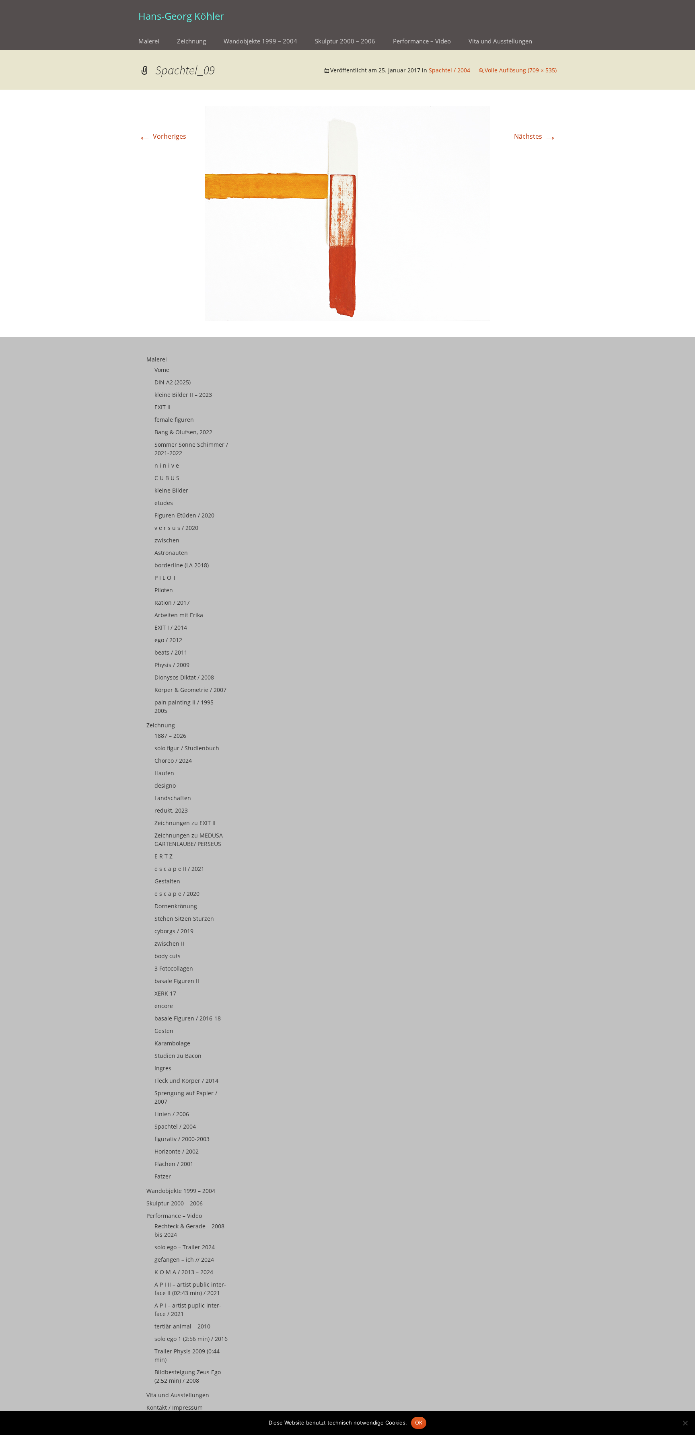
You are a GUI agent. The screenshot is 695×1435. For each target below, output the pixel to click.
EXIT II (162, 407)
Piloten (163, 590)
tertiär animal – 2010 (182, 1326)
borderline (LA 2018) (181, 565)
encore (163, 1006)
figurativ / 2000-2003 (182, 1139)
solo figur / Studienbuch (186, 748)
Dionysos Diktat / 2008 (184, 677)
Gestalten (167, 881)
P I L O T (165, 577)
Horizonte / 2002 (176, 1151)
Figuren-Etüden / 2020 (184, 515)
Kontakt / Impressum (174, 1407)
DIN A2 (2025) (172, 382)
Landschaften (172, 798)
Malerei (148, 41)
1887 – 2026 (170, 735)
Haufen (164, 773)
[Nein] (685, 1423)
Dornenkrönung (175, 906)
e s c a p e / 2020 (176, 893)
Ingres (162, 1068)
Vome (161, 370)
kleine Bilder (171, 490)
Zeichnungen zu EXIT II (185, 823)
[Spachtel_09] (347, 212)
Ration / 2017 (172, 602)
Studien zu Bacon (178, 1055)
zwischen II (169, 943)
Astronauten (171, 552)
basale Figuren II (176, 981)
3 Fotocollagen (173, 968)
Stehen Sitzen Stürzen (184, 918)
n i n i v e (166, 465)
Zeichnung (191, 41)
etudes (163, 503)
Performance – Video (422, 41)
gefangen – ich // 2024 (184, 1259)
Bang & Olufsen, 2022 (183, 432)
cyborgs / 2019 (173, 931)
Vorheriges (162, 136)
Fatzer (162, 1176)
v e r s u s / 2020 (176, 528)
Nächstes (535, 136)
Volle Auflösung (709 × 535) (521, 70)
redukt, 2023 (171, 810)
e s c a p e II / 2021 (179, 868)
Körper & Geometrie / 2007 (190, 690)
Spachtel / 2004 (449, 70)
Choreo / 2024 (173, 760)
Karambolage (172, 1043)
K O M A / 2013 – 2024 (183, 1272)
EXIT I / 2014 (170, 627)
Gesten (163, 1031)
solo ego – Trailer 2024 (184, 1247)
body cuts (167, 956)
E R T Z (163, 856)
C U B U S (166, 478)
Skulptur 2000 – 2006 (345, 41)
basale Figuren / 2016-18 (187, 1018)
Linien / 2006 (171, 1114)
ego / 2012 (168, 640)
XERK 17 (165, 993)
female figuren (174, 419)
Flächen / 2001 (173, 1164)
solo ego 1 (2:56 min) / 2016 (191, 1339)
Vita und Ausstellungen (500, 41)
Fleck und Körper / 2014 (186, 1080)
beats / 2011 (170, 652)
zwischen (166, 540)
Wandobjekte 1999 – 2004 (260, 41)
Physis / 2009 (171, 665)
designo (165, 785)
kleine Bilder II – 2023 (183, 394)
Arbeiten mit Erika (178, 615)
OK (419, 1422)
